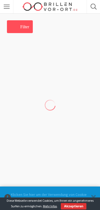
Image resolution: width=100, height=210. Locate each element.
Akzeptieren (73, 206)
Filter (24, 27)
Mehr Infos (50, 206)
